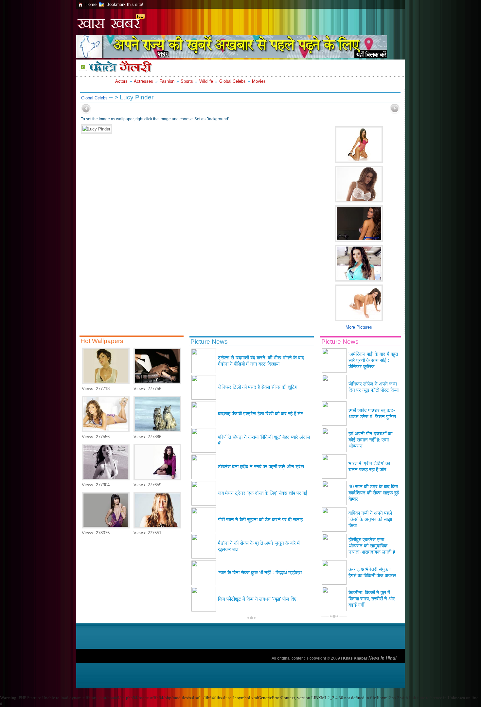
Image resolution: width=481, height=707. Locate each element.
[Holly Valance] (157, 527)
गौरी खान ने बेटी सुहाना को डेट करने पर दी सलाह (260, 519)
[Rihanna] (157, 382)
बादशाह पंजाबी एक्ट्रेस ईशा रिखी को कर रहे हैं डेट (260, 413)
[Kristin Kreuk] (157, 478)
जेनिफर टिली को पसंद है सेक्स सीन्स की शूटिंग (257, 387)
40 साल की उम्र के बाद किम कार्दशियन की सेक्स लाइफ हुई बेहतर (373, 493)
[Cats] (157, 430)
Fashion (166, 81)
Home (91, 4)
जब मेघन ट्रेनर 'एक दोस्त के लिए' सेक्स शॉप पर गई (262, 493)
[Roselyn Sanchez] (106, 527)
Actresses (143, 81)
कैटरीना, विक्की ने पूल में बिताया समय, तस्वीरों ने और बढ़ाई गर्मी (371, 599)
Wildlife (206, 81)
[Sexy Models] (106, 430)
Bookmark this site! (124, 4)
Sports (187, 81)
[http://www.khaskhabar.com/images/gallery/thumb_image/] (86, 112)
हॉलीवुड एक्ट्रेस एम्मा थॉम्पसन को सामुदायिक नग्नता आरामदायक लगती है (371, 546)
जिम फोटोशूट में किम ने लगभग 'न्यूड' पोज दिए (257, 599)
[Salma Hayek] (106, 478)
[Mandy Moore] (106, 382)
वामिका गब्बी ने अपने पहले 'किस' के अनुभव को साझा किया (370, 519)
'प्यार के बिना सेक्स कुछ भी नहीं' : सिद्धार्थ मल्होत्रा (260, 572)
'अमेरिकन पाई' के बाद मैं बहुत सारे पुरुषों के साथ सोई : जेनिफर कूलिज (373, 360)
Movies (259, 81)
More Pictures (359, 327)
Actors (121, 81)
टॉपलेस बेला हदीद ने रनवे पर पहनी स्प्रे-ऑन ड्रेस (261, 466)
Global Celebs (232, 81)
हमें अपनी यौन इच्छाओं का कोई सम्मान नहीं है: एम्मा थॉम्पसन (370, 440)
